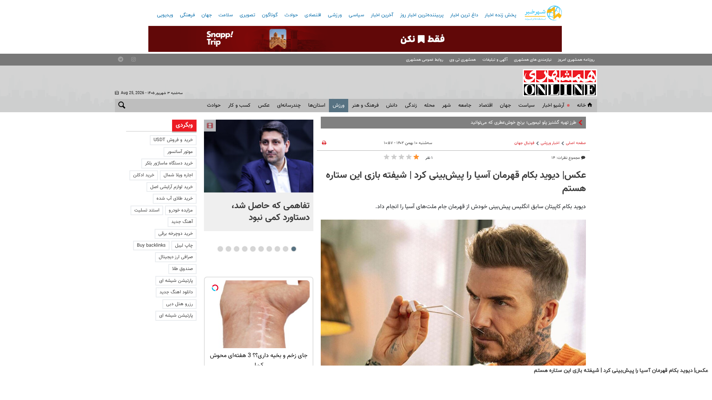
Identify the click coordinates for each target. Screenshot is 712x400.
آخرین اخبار (382, 15)
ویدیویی (165, 15)
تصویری (247, 15)
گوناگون (270, 15)
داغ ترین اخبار (464, 15)
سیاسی (356, 15)
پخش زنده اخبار (500, 15)
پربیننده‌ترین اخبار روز (422, 15)
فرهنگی (187, 15)
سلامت (225, 15)
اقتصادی (312, 15)
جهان (206, 15)
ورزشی (335, 15)
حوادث (291, 15)
